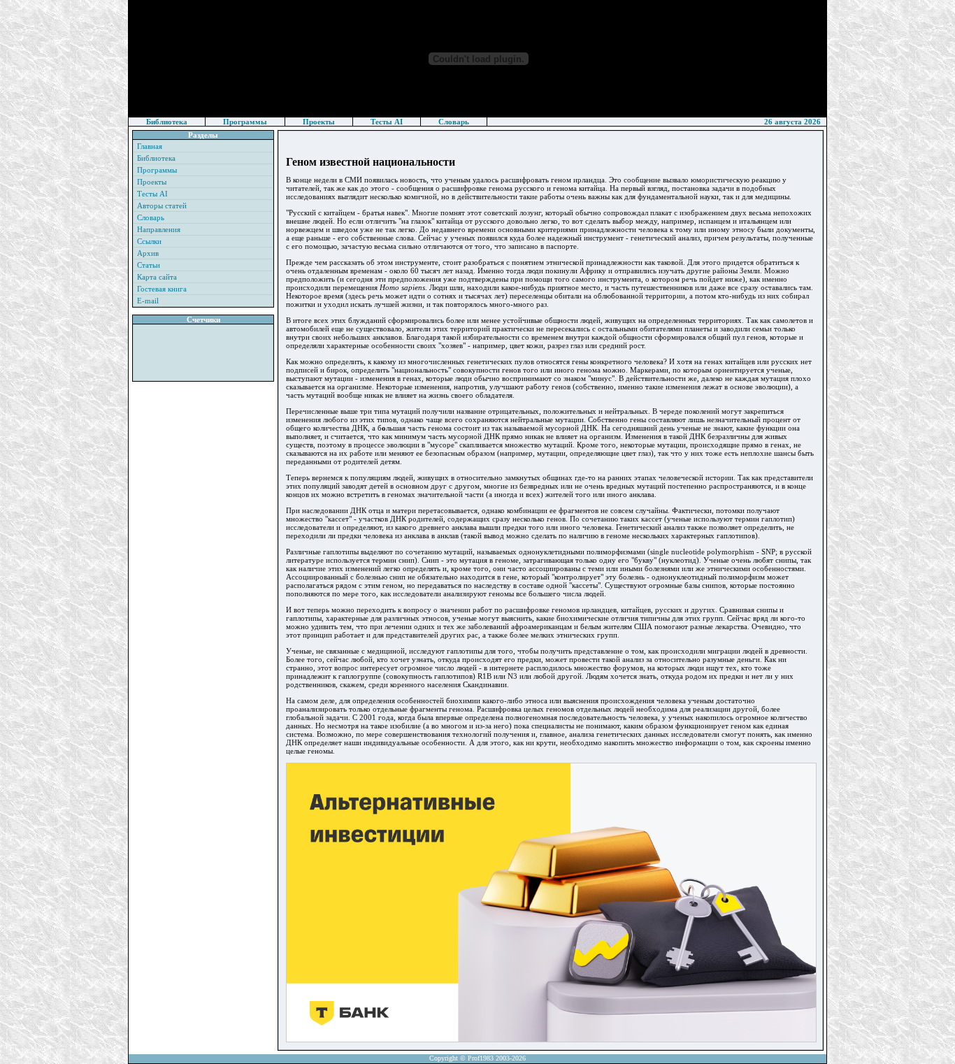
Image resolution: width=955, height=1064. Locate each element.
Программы (245, 121)
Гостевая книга (162, 289)
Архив (148, 253)
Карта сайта (157, 277)
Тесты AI (387, 121)
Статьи (148, 265)
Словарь (453, 121)
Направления (158, 229)
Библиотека (166, 121)
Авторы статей (162, 205)
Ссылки (149, 241)
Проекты (319, 121)
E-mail (148, 300)
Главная (149, 146)
